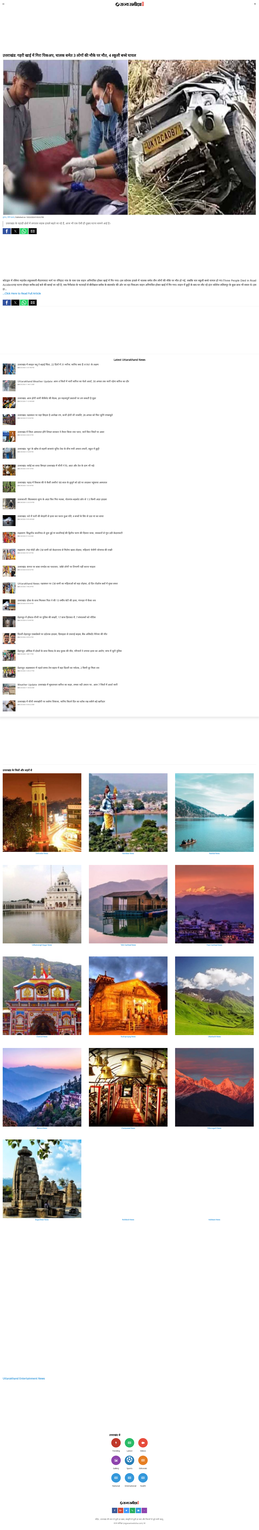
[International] (129, 1478)
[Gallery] (116, 1460)
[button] (7, 231)
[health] (143, 1478)
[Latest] (129, 1443)
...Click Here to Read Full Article (22, 293)
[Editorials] (143, 1460)
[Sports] (129, 1460)
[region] (129, 30)
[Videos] (143, 1443)
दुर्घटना (4, 217)
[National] (116, 1478)
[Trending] (116, 1443)
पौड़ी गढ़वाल (11, 217)
